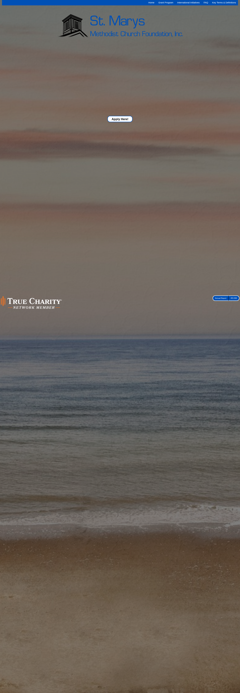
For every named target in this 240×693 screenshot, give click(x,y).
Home (151, 2)
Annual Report (220, 298)
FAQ (206, 2)
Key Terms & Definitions (224, 2)
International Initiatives (188, 2)
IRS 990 (234, 298)
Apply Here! (120, 119)
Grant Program (165, 2)
